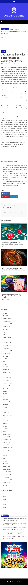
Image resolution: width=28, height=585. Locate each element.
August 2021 (6, 450)
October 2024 (6, 348)
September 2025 (7, 324)
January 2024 (6, 372)
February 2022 (7, 434)
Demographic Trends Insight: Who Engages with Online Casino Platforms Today (12, 296)
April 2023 (5, 396)
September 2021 (7, 447)
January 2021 (6, 469)
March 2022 (6, 431)
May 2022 (5, 426)
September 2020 (7, 480)
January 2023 (6, 404)
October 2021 (6, 445)
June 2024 (5, 359)
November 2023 (7, 377)
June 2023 (5, 391)
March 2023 (6, 399)
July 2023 (5, 388)
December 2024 (7, 342)
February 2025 (7, 337)
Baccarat (5, 494)
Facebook (5, 193)
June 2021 (5, 455)
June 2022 (5, 423)
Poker (4, 507)
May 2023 (5, 394)
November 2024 (7, 345)
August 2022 (6, 418)
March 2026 (6, 316)
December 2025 (7, 321)
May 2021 (5, 458)
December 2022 (7, 407)
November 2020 (7, 474)
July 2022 (5, 420)
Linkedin (14, 196)
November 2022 (7, 410)
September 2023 (7, 383)
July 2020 (5, 485)
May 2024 (5, 361)
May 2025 (5, 332)
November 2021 (7, 442)
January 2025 (6, 340)
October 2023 (6, 380)
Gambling (5, 502)
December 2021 (7, 439)
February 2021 (7, 466)
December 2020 (7, 472)
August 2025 (6, 326)
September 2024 (7, 350)
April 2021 (5, 461)
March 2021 (6, 463)
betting (4, 496)
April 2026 (5, 313)
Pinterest (5, 196)
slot (4, 510)
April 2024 (5, 364)
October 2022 (6, 412)
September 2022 (7, 415)
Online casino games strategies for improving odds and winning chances (12, 243)
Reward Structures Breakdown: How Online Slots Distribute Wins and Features (13, 269)
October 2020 (6, 477)
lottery (4, 504)
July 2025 (5, 329)
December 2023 (7, 375)
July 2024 (5, 356)
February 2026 (7, 318)
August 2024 (6, 353)
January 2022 (6, 437)
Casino (3, 51)
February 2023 (7, 402)
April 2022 (5, 429)
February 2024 (7, 369)
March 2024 (6, 367)
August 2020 (6, 482)
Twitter (14, 193)
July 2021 (5, 453)
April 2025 (5, 334)
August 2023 (6, 385)
